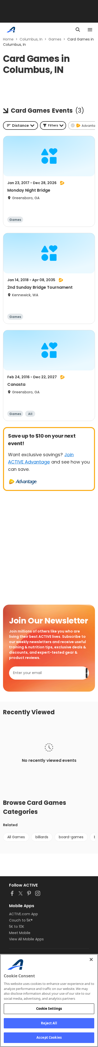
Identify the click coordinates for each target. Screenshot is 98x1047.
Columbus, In (31, 39)
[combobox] (20, 125)
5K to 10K (16, 926)
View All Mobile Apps (26, 939)
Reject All (49, 1023)
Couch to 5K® (21, 920)
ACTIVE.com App (23, 913)
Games (54, 39)
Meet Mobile (19, 932)
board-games (71, 837)
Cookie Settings (49, 1008)
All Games (16, 837)
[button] (53, 125)
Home (8, 39)
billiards (41, 837)
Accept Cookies (49, 1037)
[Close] (91, 959)
